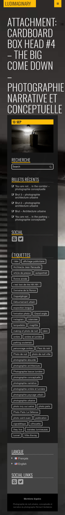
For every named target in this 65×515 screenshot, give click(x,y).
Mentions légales (32, 498)
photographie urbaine (24, 400)
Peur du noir (43, 348)
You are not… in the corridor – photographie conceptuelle (32, 187)
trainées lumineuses (37, 429)
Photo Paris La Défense (25, 412)
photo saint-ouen (22, 418)
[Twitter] (20, 239)
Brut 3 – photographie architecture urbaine (27, 196)
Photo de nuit (20, 354)
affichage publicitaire (33, 261)
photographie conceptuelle (27, 377)
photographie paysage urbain (28, 394)
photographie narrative (24, 383)
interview (33, 319)
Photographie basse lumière (27, 371)
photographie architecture (26, 365)
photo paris (44, 406)
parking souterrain (22, 342)
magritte (33, 325)
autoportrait (41, 273)
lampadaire (19, 325)
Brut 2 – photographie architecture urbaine (27, 204)
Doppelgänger (20, 296)
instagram (18, 319)
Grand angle (40, 313)
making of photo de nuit (25, 331)
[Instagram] (14, 239)
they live (17, 429)
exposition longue (22, 307)
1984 (15, 261)
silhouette (36, 423)
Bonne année (20, 278)
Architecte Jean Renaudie (26, 267)
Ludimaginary (20, 3)
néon (45, 331)
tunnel (16, 435)
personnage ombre (23, 348)
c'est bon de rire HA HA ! (26, 284)
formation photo (21, 313)
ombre (16, 336)
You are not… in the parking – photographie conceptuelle (32, 218)
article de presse (22, 273)
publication (41, 418)
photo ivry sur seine (23, 406)
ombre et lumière (33, 336)
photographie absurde (24, 360)
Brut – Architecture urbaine (30, 211)
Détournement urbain (24, 302)
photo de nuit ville (41, 354)
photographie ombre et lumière (29, 389)
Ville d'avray (30, 435)
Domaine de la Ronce (24, 290)
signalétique (19, 423)
